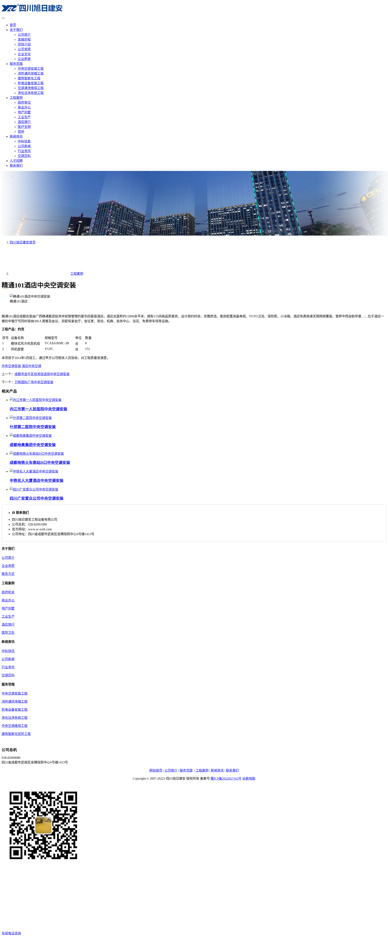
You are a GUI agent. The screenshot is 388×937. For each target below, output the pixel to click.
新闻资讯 (16, 136)
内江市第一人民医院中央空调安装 (38, 409)
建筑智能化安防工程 (16, 734)
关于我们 (16, 30)
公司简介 (24, 34)
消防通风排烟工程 (31, 73)
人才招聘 (16, 160)
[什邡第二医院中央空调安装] (31, 418)
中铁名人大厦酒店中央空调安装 (36, 480)
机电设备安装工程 (31, 83)
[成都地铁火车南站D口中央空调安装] (37, 453)
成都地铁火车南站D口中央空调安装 (40, 462)
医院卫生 (8, 632)
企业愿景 (24, 59)
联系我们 (16, 165)
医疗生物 (24, 126)
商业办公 (24, 107)
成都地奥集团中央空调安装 (33, 445)
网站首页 (155, 770)
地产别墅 (24, 112)
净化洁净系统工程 (31, 93)
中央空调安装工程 (31, 68)
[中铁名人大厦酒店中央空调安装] (34, 471)
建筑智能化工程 (29, 78)
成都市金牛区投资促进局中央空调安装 (42, 374)
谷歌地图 (248, 778)
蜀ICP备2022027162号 (226, 778)
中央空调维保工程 (14, 725)
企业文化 (24, 54)
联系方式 (8, 574)
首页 (13, 25)
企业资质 (8, 565)
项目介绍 (24, 44)
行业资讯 (24, 151)
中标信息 (24, 141)
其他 (21, 131)
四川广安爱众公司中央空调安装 (36, 498)
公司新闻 (24, 146)
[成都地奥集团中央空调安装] (31, 435)
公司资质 (24, 49)
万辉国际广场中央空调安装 (34, 382)
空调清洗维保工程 (31, 88)
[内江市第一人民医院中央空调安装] (35, 400)
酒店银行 (24, 122)
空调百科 (24, 156)
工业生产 (24, 117)
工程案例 (16, 97)
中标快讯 (8, 651)
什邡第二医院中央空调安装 (33, 427)
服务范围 (16, 63)
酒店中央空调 (31, 366)
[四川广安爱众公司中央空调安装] (34, 489)
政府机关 (8, 592)
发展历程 (24, 39)
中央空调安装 (11, 366)
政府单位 (24, 102)
